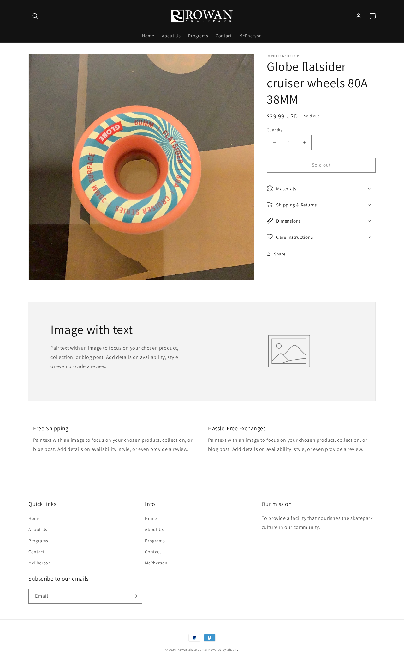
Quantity (274, 129)
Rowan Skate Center (193, 650)
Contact (36, 552)
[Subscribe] (135, 596)
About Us (37, 529)
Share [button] (280, 253)
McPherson (39, 563)
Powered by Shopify (223, 650)
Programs (38, 541)
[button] (35, 16)
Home (34, 518)
